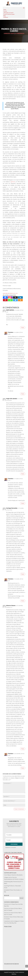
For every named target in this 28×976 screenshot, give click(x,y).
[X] (15, 297)
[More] (20, 300)
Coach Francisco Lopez (9, 14)
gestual (13, 181)
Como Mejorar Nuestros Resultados (13, 875)
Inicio (4, 9)
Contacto (5, 17)
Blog (4, 15)
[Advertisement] (14, 945)
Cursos (5, 11)
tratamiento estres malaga (11, 921)
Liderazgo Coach (9, 33)
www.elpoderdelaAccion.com (10, 293)
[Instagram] (10, 297)
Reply (22, 327)
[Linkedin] (20, 297)
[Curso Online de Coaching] (14, 862)
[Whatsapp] (10, 300)
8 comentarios (19, 33)
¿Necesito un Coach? (8, 12)
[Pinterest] (5, 300)
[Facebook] (5, 297)
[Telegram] (15, 300)
